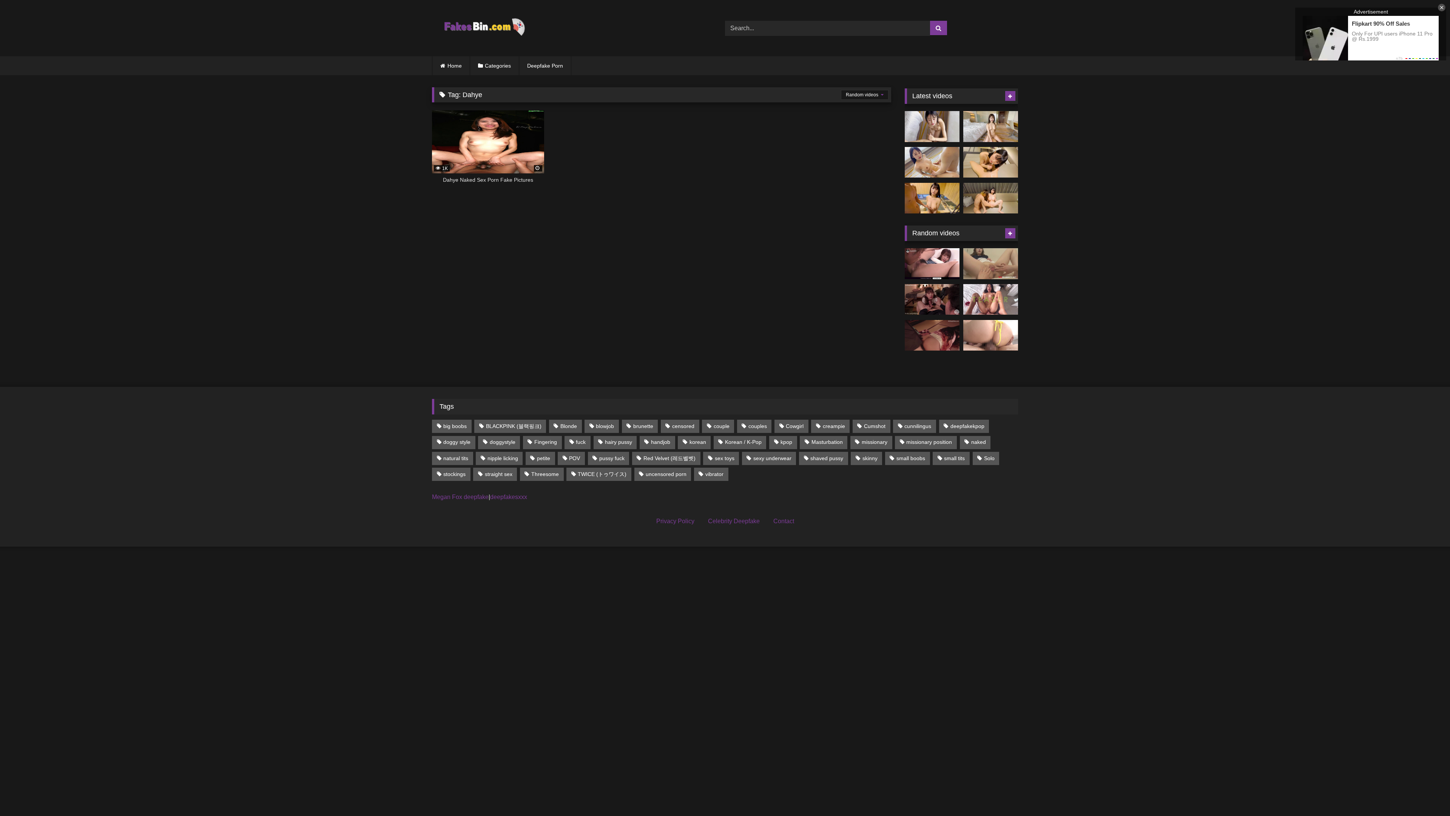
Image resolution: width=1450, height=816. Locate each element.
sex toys (724, 458)
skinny (870, 458)
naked (978, 442)
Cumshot (874, 426)
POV (574, 458)
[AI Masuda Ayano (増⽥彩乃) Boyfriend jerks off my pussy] (990, 198)
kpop (786, 442)
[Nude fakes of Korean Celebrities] (484, 28)
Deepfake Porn (545, 66)
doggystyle (502, 442)
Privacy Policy (675, 521)
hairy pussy (618, 442)
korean (698, 442)
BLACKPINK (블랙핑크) (513, 426)
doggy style (456, 442)
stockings (454, 474)
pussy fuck (612, 458)
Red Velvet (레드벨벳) (669, 458)
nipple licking (502, 458)
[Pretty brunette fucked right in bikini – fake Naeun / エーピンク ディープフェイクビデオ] (990, 335)
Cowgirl (795, 426)
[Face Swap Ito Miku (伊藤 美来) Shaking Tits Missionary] (932, 162)
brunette (643, 426)
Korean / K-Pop (743, 442)
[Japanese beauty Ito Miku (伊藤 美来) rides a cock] (990, 126)
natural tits (455, 458)
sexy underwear (772, 458)
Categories (498, 66)
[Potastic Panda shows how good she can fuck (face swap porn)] (990, 299)
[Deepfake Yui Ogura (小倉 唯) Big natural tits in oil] (932, 198)
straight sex (498, 474)
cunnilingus (917, 426)
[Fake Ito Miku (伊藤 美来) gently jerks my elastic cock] (932, 126)
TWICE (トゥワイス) (602, 474)
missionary (874, 442)
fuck (581, 442)
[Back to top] (1426, 793)
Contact (783, 521)
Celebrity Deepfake (734, 521)
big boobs (455, 426)
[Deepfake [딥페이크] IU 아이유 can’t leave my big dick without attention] (932, 299)
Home (454, 66)
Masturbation (827, 442)
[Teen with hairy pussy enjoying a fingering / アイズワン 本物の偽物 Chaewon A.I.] (932, 263)
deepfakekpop (967, 426)
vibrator (714, 474)
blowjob (605, 426)
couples (757, 426)
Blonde (568, 426)
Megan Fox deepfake (460, 497)
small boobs (910, 458)
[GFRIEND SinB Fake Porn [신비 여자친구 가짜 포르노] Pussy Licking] (990, 263)
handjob (660, 442)
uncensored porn (666, 474)
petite (543, 458)
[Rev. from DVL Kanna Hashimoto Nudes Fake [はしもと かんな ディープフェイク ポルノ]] (932, 335)
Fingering (545, 442)
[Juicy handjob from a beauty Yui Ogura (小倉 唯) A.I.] (990, 162)
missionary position (929, 442)
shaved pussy (826, 458)
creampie (834, 426)
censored (683, 426)
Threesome (545, 474)
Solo (989, 458)
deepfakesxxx (508, 497)
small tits (954, 458)
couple (722, 426)
